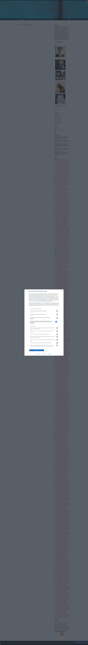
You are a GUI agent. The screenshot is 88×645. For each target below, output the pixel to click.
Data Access (44, 353)
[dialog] (44, 322)
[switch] (56, 311)
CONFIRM (37, 350)
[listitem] (44, 308)
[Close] (62, 291)
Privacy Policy (50, 353)
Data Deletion (38, 353)
